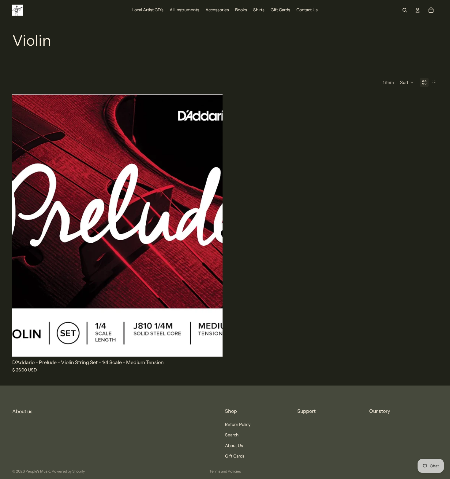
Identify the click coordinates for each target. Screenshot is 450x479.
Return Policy (237, 424)
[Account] (417, 10)
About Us (234, 445)
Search (231, 435)
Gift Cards (235, 456)
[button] (407, 82)
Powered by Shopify (68, 471)
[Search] (404, 10)
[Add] (213, 347)
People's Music (37, 471)
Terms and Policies (225, 471)
